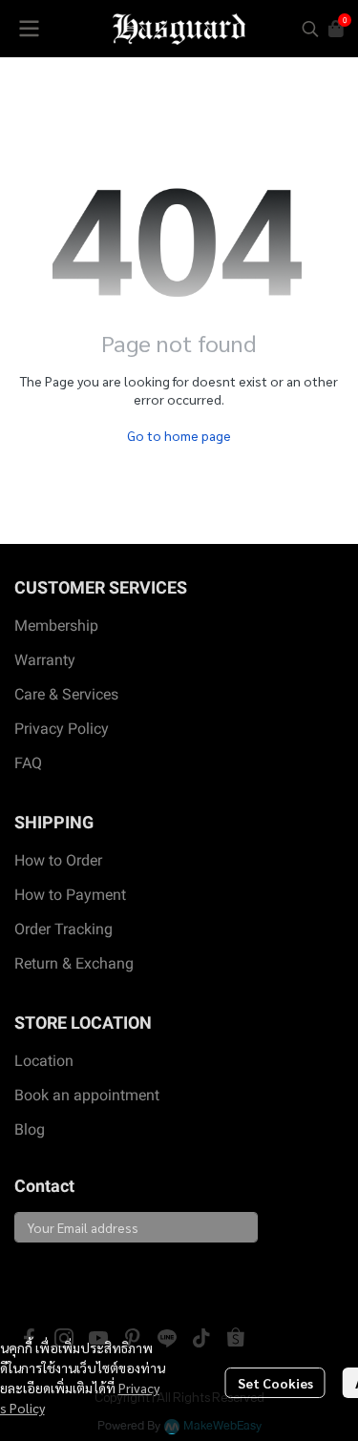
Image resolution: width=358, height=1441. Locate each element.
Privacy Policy (61, 729)
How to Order (58, 860)
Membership (56, 625)
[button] (310, 28)
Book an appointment (86, 1095)
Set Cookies (275, 1382)
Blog (29, 1129)
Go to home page (179, 435)
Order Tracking (63, 929)
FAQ (28, 763)
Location (44, 1061)
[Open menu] (29, 29)
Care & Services (66, 694)
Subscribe (59, 1275)
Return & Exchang (74, 963)
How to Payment (70, 895)
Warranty (44, 660)
